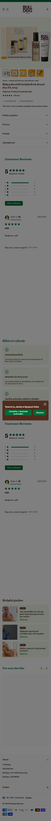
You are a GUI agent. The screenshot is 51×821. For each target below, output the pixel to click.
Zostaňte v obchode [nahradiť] (18, 412)
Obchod (39, 412)
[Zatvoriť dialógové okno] (45, 404)
